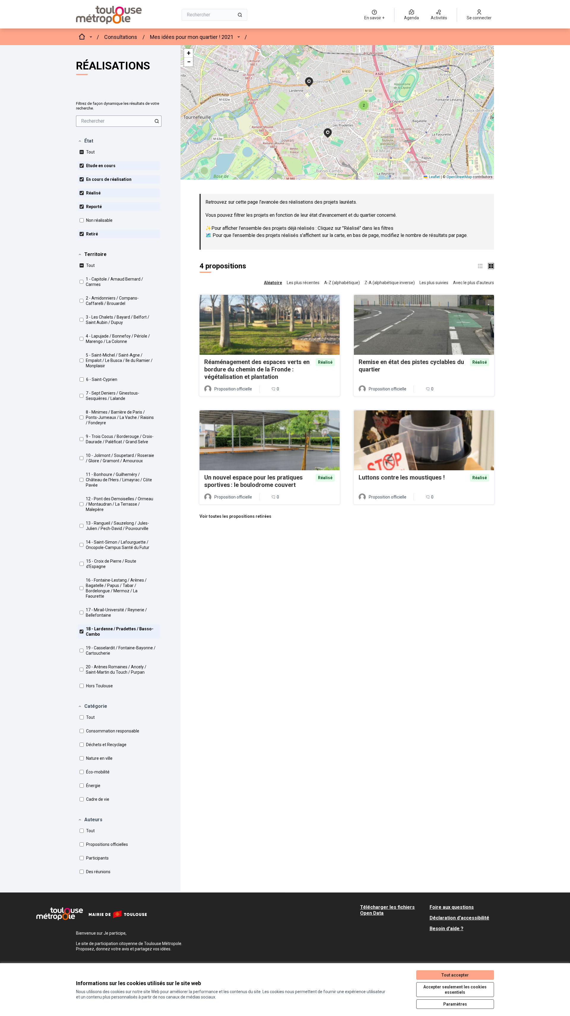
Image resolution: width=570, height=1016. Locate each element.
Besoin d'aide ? (446, 928)
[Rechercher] (240, 14)
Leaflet (434, 177)
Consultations (120, 37)
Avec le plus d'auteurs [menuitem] (473, 282)
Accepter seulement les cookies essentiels (455, 990)
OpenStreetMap (459, 177)
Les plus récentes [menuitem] (303, 282)
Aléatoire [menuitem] (273, 282)
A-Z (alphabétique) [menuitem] (342, 282)
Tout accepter (455, 975)
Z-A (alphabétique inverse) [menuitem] (390, 282)
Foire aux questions (452, 907)
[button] (85, 141)
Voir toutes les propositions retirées (235, 516)
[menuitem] (119, 121)
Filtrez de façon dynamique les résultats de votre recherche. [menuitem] (117, 105)
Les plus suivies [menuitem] (433, 282)
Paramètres (455, 1004)
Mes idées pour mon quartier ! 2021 (191, 37)
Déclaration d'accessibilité (459, 918)
